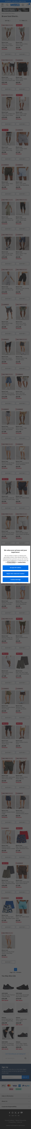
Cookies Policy (22, 562)
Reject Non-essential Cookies (15, 573)
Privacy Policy (11, 562)
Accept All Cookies (15, 567)
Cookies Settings (15, 579)
